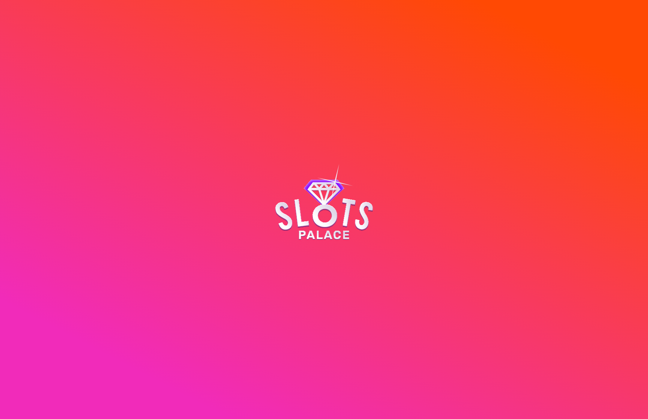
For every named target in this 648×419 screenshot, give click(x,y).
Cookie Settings (271, 407)
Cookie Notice (279, 401)
